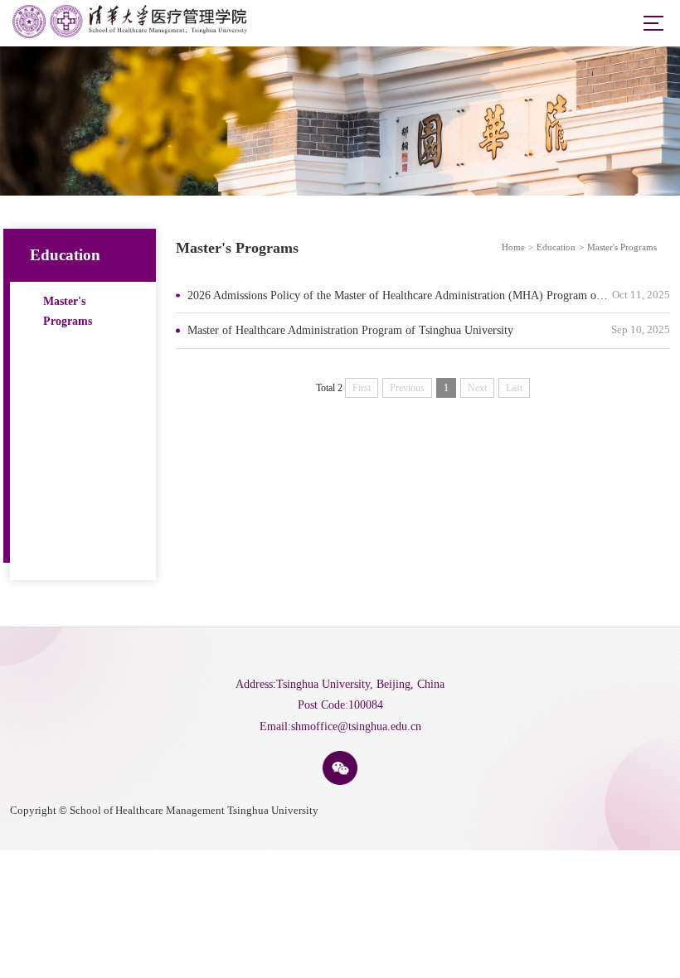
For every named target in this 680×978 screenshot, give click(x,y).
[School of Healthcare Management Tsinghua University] (129, 35)
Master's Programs (67, 311)
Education (556, 247)
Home (513, 247)
